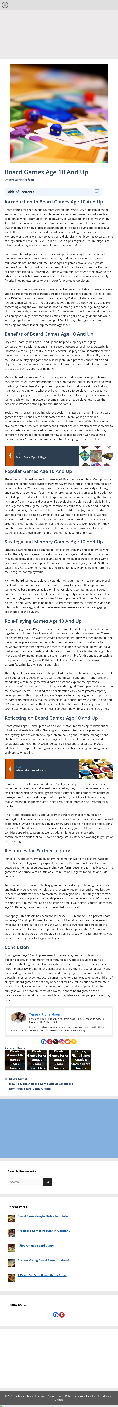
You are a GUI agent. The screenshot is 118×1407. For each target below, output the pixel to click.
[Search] (48, 1182)
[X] (56, 1041)
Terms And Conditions (85, 1395)
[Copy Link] (74, 1041)
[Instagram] (62, 1041)
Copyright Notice (46, 1395)
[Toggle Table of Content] (95, 191)
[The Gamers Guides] (5, 5)
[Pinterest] (50, 1041)
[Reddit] (68, 1041)
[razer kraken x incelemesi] (59, 1406)
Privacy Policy (64, 1395)
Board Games (18, 1078)
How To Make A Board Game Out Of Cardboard (41, 1084)
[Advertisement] (59, 33)
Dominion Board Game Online (30, 1088)
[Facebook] (44, 1041)
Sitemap (59, 1399)
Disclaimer (105, 1395)
